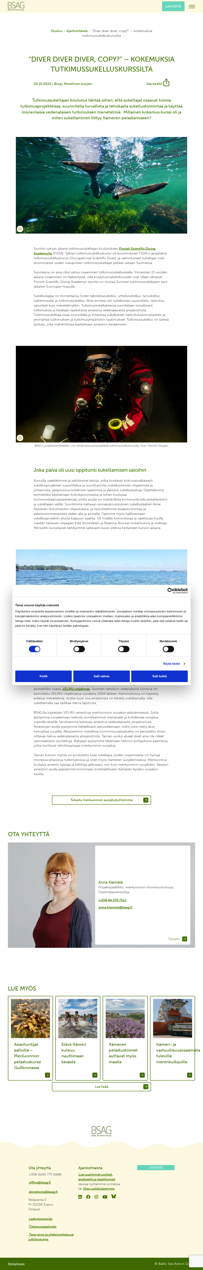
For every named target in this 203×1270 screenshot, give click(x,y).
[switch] (79, 649)
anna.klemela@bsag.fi (115, 907)
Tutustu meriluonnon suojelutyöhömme (102, 800)
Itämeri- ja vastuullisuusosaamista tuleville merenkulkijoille (174, 1053)
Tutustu (174, 939)
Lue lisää (101, 1087)
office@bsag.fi (40, 1182)
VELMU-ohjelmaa (76, 689)
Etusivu (56, 31)
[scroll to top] (192, 1252)
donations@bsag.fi (43, 1192)
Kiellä (43, 676)
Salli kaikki (159, 676)
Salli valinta (101, 676)
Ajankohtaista (77, 31)
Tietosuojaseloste (42, 1226)
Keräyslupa (16, 1264)
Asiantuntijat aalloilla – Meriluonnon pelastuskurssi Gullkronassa (27, 1056)
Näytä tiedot (171, 663)
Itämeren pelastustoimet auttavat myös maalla (123, 1053)
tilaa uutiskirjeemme (98, 1188)
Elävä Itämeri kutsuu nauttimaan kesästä (73, 1053)
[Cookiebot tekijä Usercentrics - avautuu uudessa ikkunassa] (170, 591)
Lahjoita (173, 6)
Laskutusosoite (40, 1219)
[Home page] (101, 1131)
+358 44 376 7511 (112, 900)
